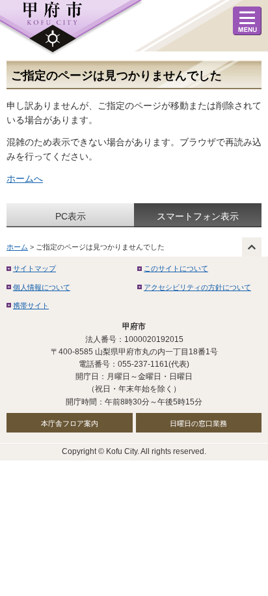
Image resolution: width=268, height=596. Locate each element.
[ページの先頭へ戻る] (251, 247)
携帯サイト (31, 305)
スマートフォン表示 (198, 216)
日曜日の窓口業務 (198, 423)
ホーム (17, 247)
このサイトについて (176, 268)
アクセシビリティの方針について (197, 287)
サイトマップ (34, 268)
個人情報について (41, 287)
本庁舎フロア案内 (69, 423)
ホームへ (25, 178)
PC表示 (70, 216)
